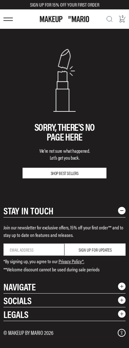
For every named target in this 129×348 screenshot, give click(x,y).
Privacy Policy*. (71, 261)
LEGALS (15, 314)
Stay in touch (28, 210)
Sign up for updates (95, 250)
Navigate (19, 286)
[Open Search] (109, 19)
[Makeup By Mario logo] (64, 19)
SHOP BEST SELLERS (65, 173)
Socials (17, 300)
